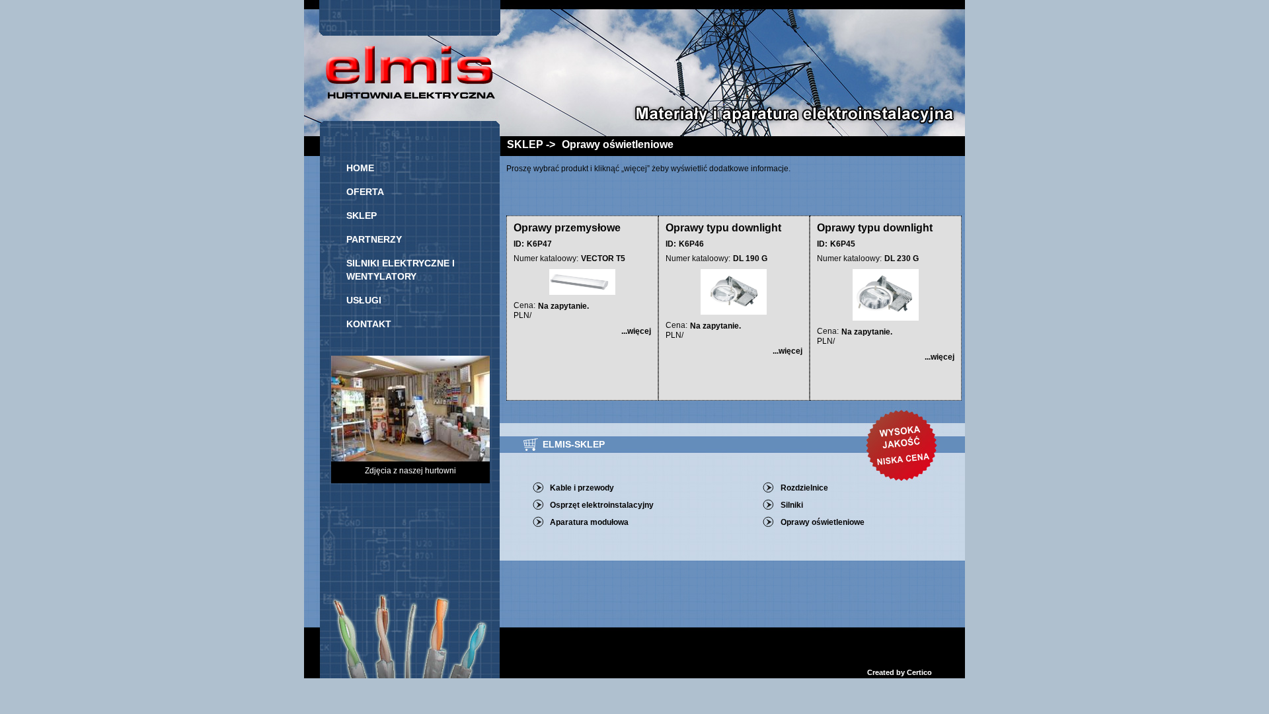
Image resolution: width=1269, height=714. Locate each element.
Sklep (361, 215)
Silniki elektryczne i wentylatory (400, 270)
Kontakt (368, 324)
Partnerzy (374, 239)
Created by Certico (899, 672)
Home (360, 168)
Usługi (363, 300)
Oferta (365, 191)
